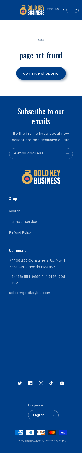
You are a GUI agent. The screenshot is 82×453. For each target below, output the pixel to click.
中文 (50, 9)
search (14, 211)
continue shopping (41, 73)
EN (57, 9)
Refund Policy (20, 232)
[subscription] (67, 153)
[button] (6, 10)
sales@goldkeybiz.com (29, 293)
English (38, 415)
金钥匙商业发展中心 (35, 441)
